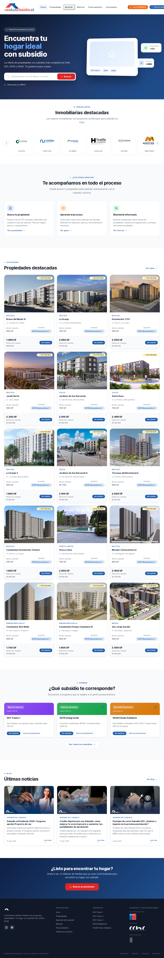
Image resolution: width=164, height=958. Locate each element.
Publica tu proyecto (64, 932)
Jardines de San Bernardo (72, 396)
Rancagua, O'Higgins (70, 631)
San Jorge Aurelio (121, 627)
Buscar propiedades (31, 733)
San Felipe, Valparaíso (123, 631)
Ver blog (150, 779)
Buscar (67, 76)
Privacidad (124, 954)
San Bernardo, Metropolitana (73, 400)
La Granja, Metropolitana (71, 323)
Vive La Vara (65, 550)
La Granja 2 (12, 473)
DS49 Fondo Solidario (102, 928)
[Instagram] (123, 7)
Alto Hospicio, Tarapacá (18, 631)
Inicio (58, 912)
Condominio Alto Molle (17, 627)
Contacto (145, 954)
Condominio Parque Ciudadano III (76, 627)
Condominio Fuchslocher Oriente (23, 550)
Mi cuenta (156, 954)
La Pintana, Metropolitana (124, 400)
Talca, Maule (14, 400)
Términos (135, 954)
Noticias (81, 7)
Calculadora (111, 7)
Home (43, 7)
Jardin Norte (12, 396)
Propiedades (55, 7)
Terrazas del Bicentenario (125, 473)
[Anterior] (6, 142)
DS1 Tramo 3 (98, 920)
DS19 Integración (100, 924)
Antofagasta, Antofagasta (124, 554)
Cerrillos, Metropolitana (123, 477)
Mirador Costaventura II (124, 550)
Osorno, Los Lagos (121, 323)
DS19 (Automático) (41, 331)
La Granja (64, 319)
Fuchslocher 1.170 (121, 319)
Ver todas (150, 268)
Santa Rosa (118, 396)
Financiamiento (95, 7)
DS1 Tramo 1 (98, 912)
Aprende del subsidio (65, 920)
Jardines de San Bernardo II (73, 473)
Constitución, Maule (16, 323)
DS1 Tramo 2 (98, 916)
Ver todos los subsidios (80, 744)
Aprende (69, 7)
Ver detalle (45, 343)
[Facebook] (125, 7)
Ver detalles (13, 733)
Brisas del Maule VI (16, 319)
